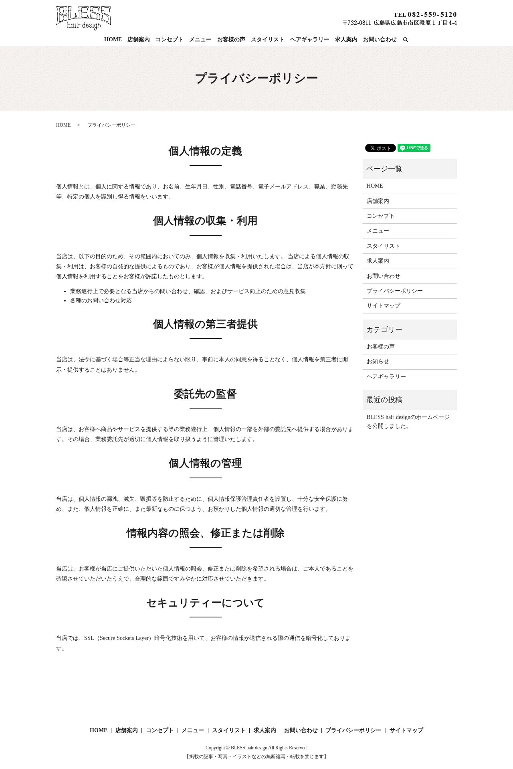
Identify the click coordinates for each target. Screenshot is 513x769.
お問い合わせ (380, 39)
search (406, 40)
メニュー (200, 39)
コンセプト (170, 39)
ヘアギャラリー (309, 39)
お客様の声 (231, 39)
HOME (113, 39)
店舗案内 (138, 39)
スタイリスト (268, 39)
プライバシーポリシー (395, 291)
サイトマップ (383, 306)
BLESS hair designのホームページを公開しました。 (408, 421)
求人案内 (346, 39)
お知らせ (378, 361)
